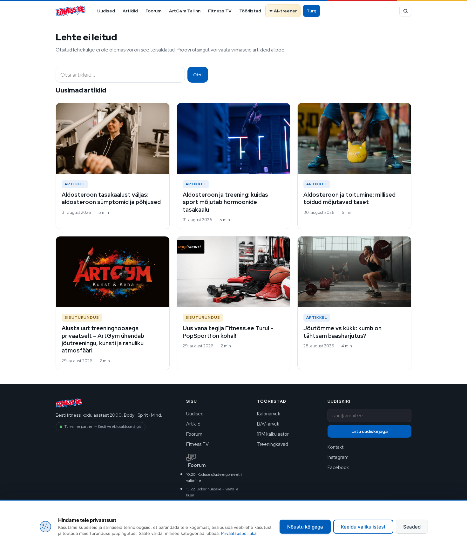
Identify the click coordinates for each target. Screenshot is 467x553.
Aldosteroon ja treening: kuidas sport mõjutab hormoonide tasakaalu (225, 202)
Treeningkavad (272, 444)
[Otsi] (405, 11)
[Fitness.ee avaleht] (70, 10)
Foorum (153, 11)
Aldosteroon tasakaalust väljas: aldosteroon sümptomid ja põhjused (111, 198)
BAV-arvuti (268, 424)
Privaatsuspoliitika (238, 533)
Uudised (106, 11)
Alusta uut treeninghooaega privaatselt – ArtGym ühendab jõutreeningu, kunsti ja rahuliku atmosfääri (103, 339)
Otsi (197, 75)
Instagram (338, 457)
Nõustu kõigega (305, 527)
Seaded (412, 527)
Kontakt (335, 447)
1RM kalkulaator (273, 434)
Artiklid (130, 11)
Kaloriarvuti (268, 414)
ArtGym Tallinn (184, 11)
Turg (311, 11)
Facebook (338, 467)
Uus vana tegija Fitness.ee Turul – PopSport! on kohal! (228, 331)
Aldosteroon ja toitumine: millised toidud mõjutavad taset (349, 198)
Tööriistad (250, 11)
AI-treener (285, 11)
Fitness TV (220, 11)
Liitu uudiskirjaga (369, 431)
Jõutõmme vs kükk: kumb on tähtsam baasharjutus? (342, 331)
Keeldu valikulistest (363, 527)
